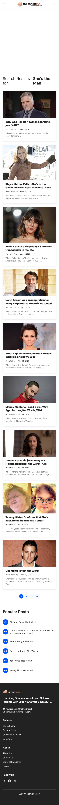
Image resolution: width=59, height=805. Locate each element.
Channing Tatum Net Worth (22, 570)
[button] (54, 4)
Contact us (8, 757)
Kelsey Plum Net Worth (21, 670)
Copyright (7, 739)
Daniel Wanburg (11, 191)
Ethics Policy (9, 726)
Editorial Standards (12, 762)
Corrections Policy (12, 734)
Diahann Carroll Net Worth (23, 622)
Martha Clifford (11, 129)
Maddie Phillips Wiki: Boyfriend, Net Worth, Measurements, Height (32, 631)
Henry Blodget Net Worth (23, 641)
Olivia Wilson (10, 361)
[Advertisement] (29, 42)
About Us (7, 753)
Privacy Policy (9, 730)
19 (38, 596)
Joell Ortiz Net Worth (21, 660)
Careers (7, 766)
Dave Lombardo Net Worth (24, 651)
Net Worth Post (33, 794)
